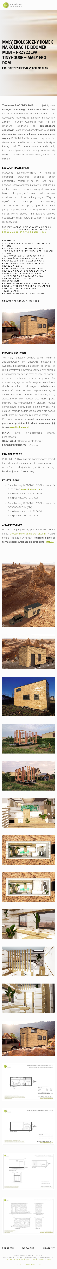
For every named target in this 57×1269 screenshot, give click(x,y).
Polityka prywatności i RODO (28, 1265)
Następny (49, 1248)
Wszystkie (28, 1248)
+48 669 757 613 (44, 1260)
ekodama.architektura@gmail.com (28, 533)
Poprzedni (8, 1248)
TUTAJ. (50, 541)
